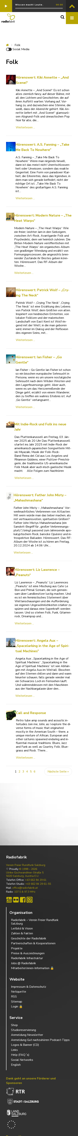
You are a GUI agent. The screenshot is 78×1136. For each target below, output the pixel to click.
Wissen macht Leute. (29, 4)
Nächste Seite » (58, 771)
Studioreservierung (23, 1030)
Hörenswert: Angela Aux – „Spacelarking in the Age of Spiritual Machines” (42, 645)
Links (14, 1050)
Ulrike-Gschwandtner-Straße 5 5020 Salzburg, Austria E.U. (25, 874)
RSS (14, 996)
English (16, 1065)
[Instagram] (30, 900)
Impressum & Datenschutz (28, 987)
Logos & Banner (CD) (25, 1045)
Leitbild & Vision (22, 928)
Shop (14, 1025)
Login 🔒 (17, 1006)
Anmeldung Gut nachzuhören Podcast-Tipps (40, 1040)
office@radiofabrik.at (25, 888)
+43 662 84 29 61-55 (38, 884)
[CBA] (9, 900)
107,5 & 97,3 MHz (24, 892)
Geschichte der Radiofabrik (28, 938)
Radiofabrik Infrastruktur (27, 958)
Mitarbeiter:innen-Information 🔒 (32, 968)
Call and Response (31, 713)
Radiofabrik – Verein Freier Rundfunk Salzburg (34, 921)
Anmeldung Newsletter (27, 1035)
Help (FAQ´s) (20, 1055)
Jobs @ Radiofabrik (23, 963)
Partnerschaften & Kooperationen (33, 943)
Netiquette (18, 992)
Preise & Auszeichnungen (27, 953)
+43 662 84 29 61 (35, 880)
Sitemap (16, 1002)
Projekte (17, 948)
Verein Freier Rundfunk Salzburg (25, 865)
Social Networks (22, 1060)
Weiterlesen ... (25, 127)
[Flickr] (16, 900)
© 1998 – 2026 (28, 869)
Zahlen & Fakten (22, 933)
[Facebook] (23, 900)
